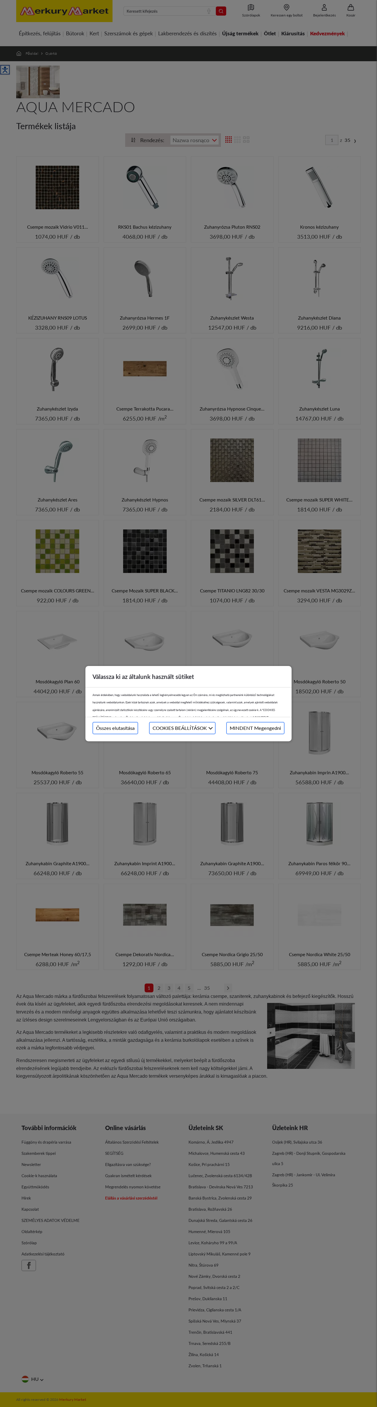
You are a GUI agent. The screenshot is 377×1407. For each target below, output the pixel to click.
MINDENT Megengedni (255, 728)
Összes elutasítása (115, 728)
